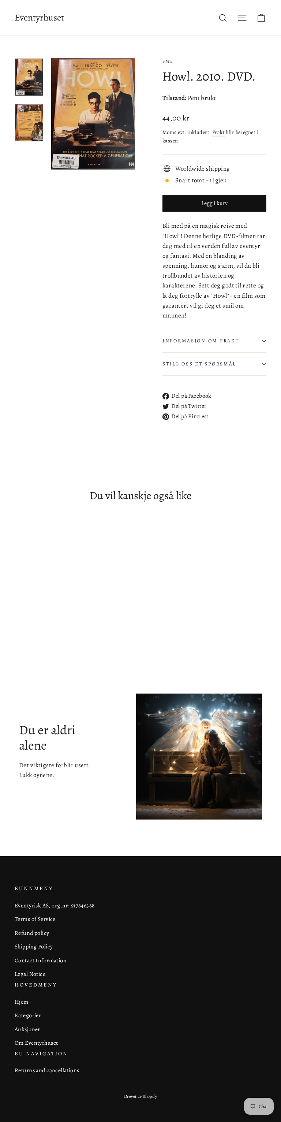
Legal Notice (30, 974)
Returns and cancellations (47, 1070)
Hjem (22, 1002)
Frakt (218, 132)
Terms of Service (35, 919)
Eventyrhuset (39, 17)
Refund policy (32, 933)
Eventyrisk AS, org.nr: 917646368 (55, 905)
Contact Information (41, 960)
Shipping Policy (34, 946)
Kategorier (28, 1015)
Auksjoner (27, 1029)
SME (167, 61)
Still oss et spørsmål (199, 363)
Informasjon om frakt (200, 340)
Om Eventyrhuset (36, 1043)
